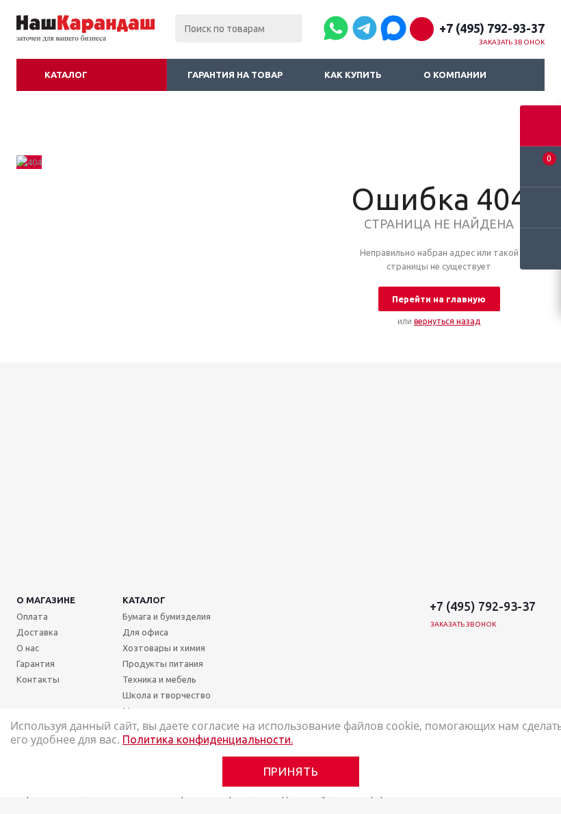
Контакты (38, 679)
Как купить (353, 74)
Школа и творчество (166, 695)
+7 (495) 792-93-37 (492, 28)
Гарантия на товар (235, 74)
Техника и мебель (159, 679)
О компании (454, 74)
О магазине (45, 600)
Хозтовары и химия (163, 648)
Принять (291, 771)
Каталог (66, 74)
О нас (27, 648)
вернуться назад (447, 321)
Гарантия (35, 663)
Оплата (32, 616)
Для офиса (145, 632)
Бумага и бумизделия (166, 616)
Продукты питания (162, 663)
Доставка (37, 632)
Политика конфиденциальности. (207, 739)
